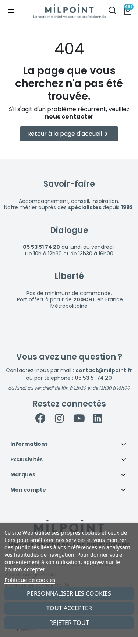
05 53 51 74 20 (93, 378)
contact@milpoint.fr (103, 370)
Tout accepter (69, 608)
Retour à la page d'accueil (69, 134)
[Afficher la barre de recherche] (112, 11)
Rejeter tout (69, 623)
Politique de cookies (29, 579)
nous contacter (69, 116)
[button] (69, 444)
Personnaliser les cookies (69, 593)
